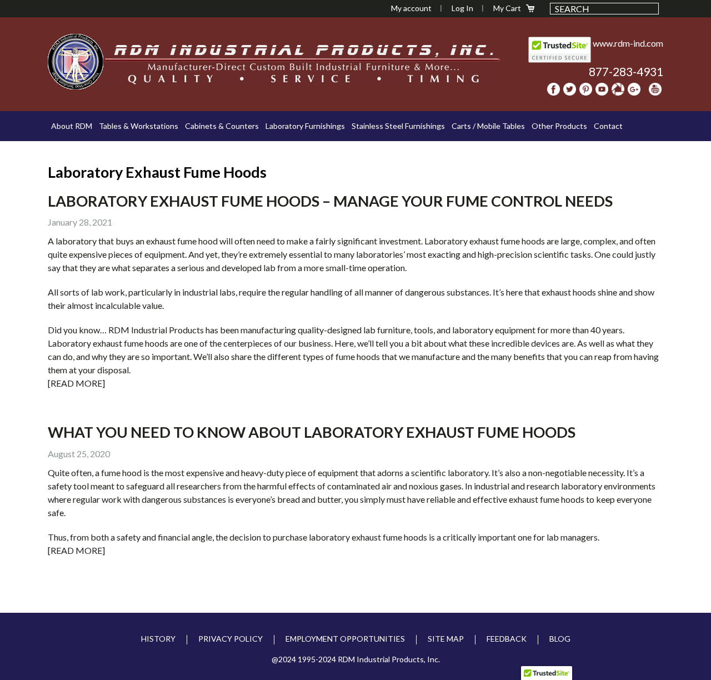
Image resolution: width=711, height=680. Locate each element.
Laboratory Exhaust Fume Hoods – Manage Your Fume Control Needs (330, 201)
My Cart (507, 8)
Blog (559, 638)
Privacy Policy (230, 638)
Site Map (446, 638)
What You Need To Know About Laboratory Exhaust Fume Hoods (311, 432)
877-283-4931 (626, 71)
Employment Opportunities (345, 638)
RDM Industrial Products (75, 61)
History (158, 638)
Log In (462, 8)
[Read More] (76, 383)
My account (411, 8)
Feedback (507, 638)
